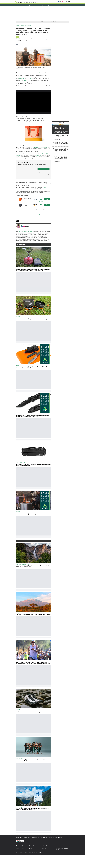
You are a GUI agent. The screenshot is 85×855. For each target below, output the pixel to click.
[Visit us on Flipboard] (64, 1)
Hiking (28, 5)
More (64, 5)
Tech (60, 5)
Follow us (42, 72)
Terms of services (31, 172)
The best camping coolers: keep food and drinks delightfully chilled (31, 214)
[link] (20, 199)
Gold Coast (26, 80)
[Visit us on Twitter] (60, 1)
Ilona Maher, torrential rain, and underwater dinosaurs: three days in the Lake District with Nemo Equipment (61, 137)
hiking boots (21, 78)
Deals (19, 5)
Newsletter (48, 72)
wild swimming (32, 153)
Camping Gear (23, 25)
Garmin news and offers (39, 21)
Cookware (29, 25)
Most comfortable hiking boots (53, 21)
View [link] (47, 199)
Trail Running (40, 5)
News (24, 5)
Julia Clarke (23, 36)
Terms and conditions (20, 845)
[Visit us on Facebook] (59, 1)
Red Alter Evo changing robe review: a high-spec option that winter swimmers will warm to (61, 143)
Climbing (47, 5)
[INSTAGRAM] (24, 227)
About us (44, 848)
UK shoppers (28, 189)
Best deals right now (27, 21)
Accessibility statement (20, 848)
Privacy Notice (19, 173)
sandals (31, 78)
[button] (68, 1)
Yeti (17, 220)
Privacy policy (45, 845)
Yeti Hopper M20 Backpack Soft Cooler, (39, 147)
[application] (33, 102)
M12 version (40, 150)
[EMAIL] (28, 227)
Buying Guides (54, 5)
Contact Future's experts (34, 845)
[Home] (16, 5)
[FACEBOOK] (22, 227)
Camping (33, 5)
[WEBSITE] (26, 227)
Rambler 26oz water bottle (33, 183)
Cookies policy (58, 845)
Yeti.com (45, 187)
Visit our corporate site (57, 837)
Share (19, 72)
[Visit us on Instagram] (62, 1)
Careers (30, 848)
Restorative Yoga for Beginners (25, 231)
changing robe (38, 155)
